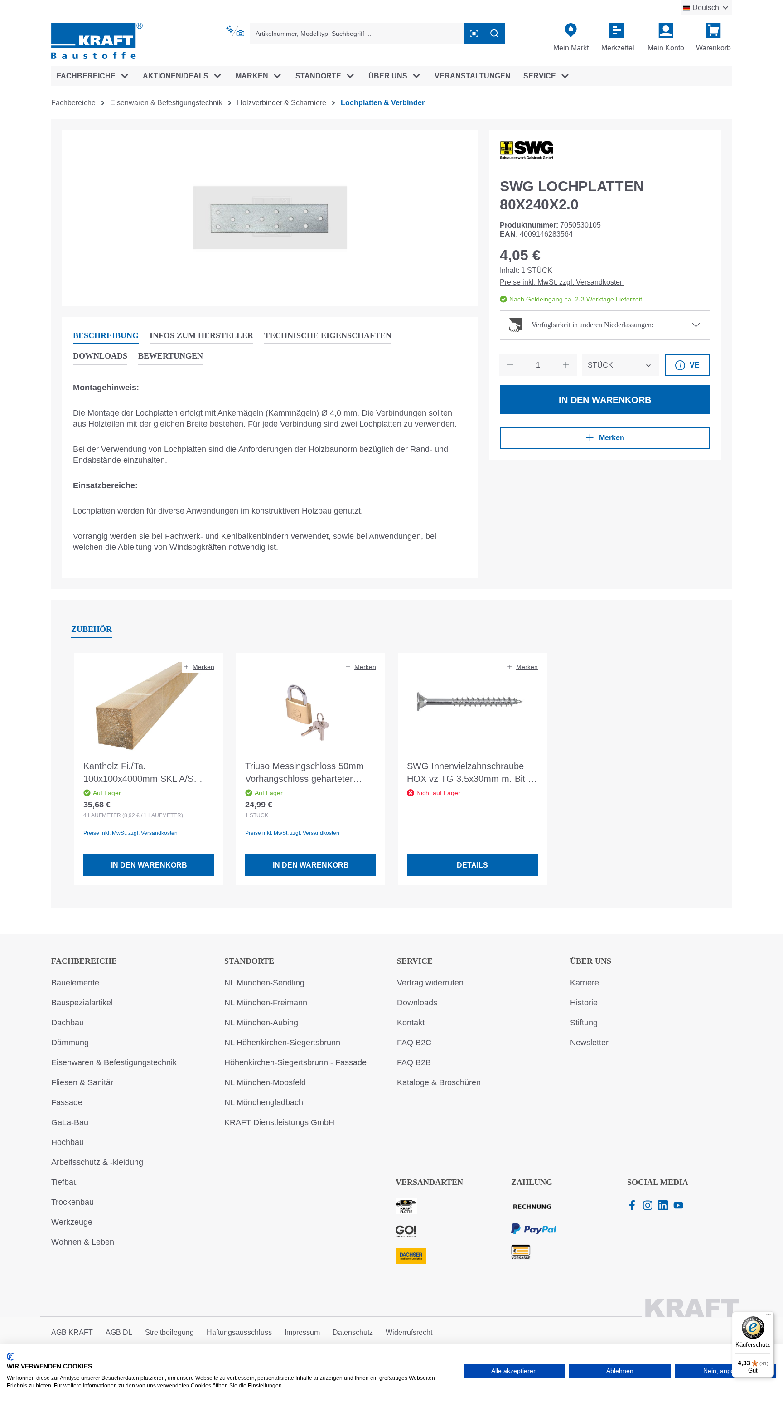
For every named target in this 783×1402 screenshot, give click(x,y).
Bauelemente (75, 982)
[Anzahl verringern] (510, 365)
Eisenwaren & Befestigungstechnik (114, 1062)
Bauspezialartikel (82, 1002)
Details (472, 865)
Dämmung (70, 1042)
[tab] (106, 336)
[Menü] (768, 1316)
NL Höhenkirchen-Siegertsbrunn (282, 1042)
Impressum (302, 1332)
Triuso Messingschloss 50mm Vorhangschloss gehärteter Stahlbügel (304, 773)
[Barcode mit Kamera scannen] (474, 33)
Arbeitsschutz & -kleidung (97, 1162)
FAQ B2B (414, 1062)
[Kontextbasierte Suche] (236, 31)
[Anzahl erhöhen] (566, 365)
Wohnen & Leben (82, 1242)
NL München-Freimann (265, 1002)
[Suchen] (494, 33)
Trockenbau (72, 1202)
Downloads (417, 1002)
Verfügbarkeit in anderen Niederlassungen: (592, 325)
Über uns (590, 960)
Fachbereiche (84, 960)
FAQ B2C (414, 1042)
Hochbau (67, 1142)
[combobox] (357, 33)
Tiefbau (64, 1182)
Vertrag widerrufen (430, 982)
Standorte (249, 960)
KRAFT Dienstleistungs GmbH (279, 1122)
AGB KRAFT (72, 1332)
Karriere (584, 982)
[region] (270, 218)
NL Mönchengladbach (263, 1102)
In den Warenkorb (605, 400)
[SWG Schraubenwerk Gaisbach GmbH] (526, 150)
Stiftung (584, 1022)
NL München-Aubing (261, 1022)
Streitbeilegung (169, 1332)
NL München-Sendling (264, 982)
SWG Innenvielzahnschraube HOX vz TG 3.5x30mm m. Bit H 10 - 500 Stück (470, 773)
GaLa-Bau (69, 1122)
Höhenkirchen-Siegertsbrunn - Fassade (295, 1062)
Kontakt (411, 1022)
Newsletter (589, 1042)
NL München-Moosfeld (265, 1082)
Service (415, 960)
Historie (584, 1002)
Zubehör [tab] (91, 629)
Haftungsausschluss (239, 1332)
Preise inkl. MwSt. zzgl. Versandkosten (562, 282)
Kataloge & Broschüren (439, 1082)
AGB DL (119, 1332)
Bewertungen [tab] (170, 355)
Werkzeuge (71, 1222)
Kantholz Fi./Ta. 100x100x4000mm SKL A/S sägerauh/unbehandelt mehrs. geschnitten (143, 773)
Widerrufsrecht (409, 1332)
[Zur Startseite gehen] (97, 40)
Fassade (66, 1102)
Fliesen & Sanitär (82, 1082)
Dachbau (67, 1022)
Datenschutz (353, 1332)
